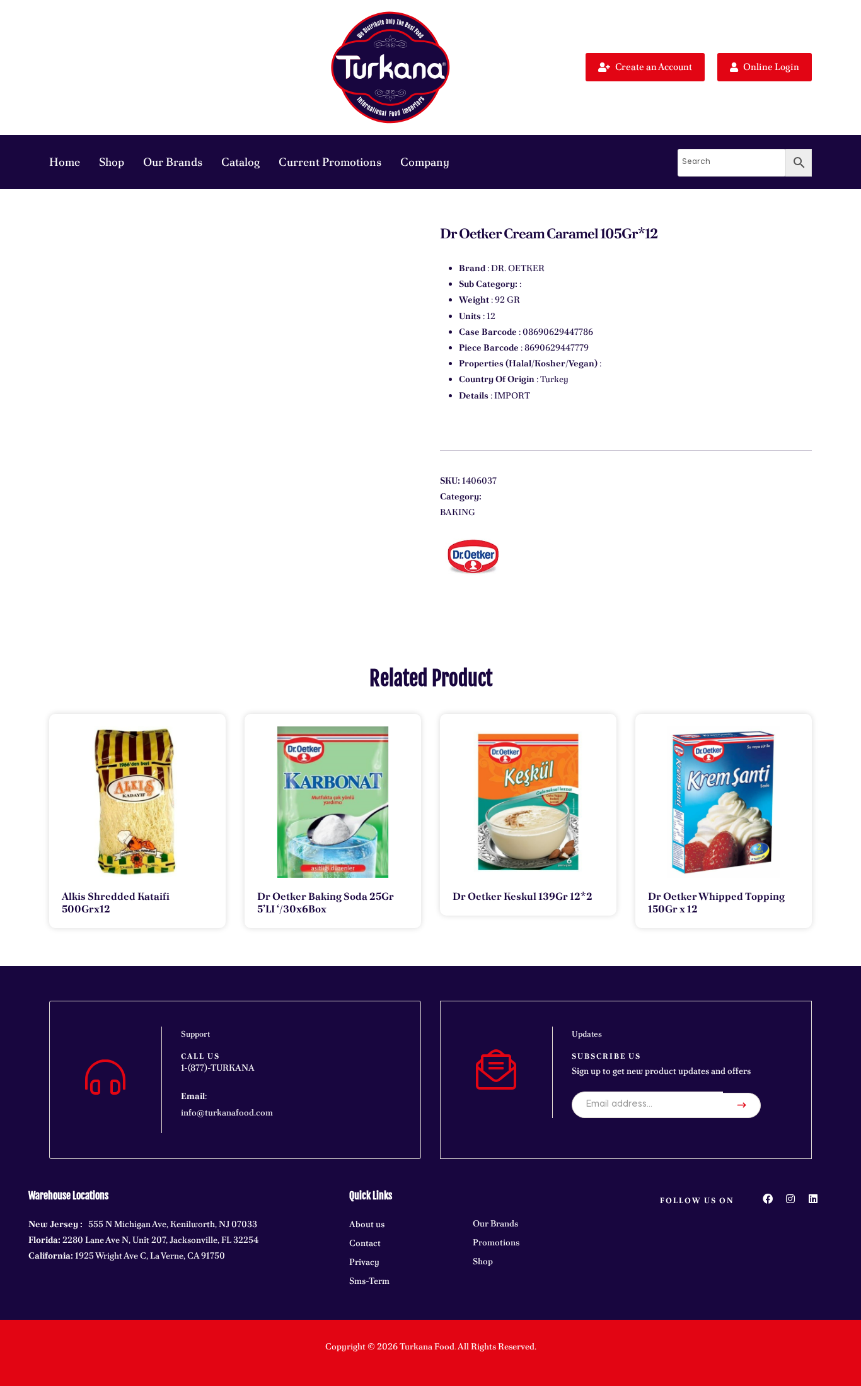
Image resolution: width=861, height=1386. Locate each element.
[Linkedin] (813, 1199)
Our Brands (172, 161)
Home (64, 161)
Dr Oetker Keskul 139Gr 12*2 (522, 896)
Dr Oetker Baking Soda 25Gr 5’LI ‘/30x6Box (325, 903)
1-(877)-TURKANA (218, 1067)
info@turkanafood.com (227, 1112)
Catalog (240, 161)
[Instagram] (790, 1199)
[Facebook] (768, 1199)
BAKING (457, 512)
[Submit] (742, 1105)
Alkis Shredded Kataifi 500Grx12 (116, 903)
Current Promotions (330, 161)
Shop (111, 161)
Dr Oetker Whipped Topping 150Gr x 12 (716, 903)
